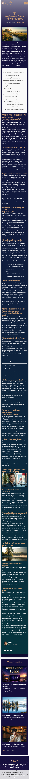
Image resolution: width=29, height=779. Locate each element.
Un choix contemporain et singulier (13, 93)
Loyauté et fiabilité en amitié (12, 85)
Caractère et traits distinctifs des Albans (13, 80)
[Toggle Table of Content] (23, 70)
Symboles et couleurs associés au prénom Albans (13, 107)
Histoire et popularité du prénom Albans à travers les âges (14, 87)
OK (15, 777)
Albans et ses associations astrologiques (13, 94)
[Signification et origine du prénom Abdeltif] (14, 734)
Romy (3, 723)
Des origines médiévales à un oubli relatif (15, 90)
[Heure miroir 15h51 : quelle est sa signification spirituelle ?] (14, 674)
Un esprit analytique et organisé (13, 83)
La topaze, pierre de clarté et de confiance (15, 109)
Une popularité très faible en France (13, 91)
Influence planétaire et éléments (13, 98)
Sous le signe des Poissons (11, 96)
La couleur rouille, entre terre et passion (14, 111)
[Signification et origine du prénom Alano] (14, 705)
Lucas (4, 694)
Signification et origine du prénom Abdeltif (13, 744)
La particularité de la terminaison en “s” (14, 78)
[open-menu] (26, 3)
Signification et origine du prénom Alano (12, 715)
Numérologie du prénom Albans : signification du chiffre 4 (11, 100)
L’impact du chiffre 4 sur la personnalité (14, 104)
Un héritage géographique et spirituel (14, 77)
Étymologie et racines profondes (12, 75)
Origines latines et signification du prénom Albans (14, 73)
